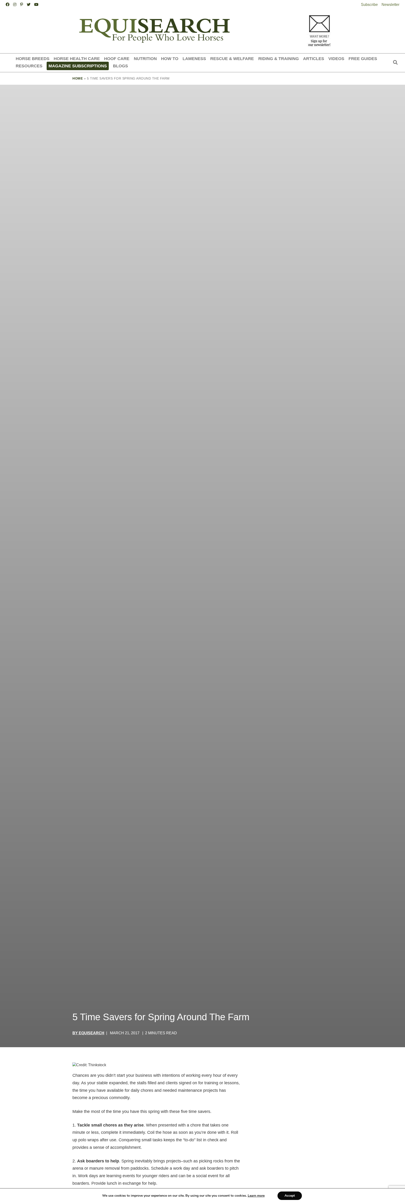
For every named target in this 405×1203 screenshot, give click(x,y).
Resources (29, 65)
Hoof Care (116, 58)
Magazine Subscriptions (78, 65)
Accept (290, 1195)
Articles (313, 58)
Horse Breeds (32, 58)
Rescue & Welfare (232, 58)
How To (169, 58)
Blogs (120, 65)
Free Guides (363, 58)
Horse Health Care (77, 58)
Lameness (194, 58)
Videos (336, 58)
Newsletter (390, 5)
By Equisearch (88, 1033)
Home (77, 78)
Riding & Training (278, 58)
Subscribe (369, 5)
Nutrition (145, 58)
